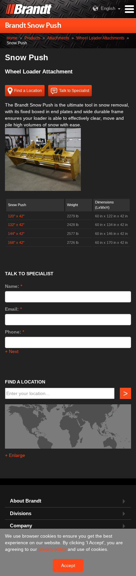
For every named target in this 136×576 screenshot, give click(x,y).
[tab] (68, 501)
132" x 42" (16, 225)
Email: (12, 309)
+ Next (11, 351)
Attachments (58, 38)
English (108, 8)
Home (12, 38)
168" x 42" (16, 242)
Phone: (13, 331)
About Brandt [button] (25, 501)
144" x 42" (16, 234)
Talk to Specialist (74, 90)
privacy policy (53, 549)
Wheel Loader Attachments (100, 38)
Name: (12, 286)
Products (32, 38)
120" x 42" (16, 216)
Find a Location (28, 90)
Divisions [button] (20, 513)
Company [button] (21, 525)
